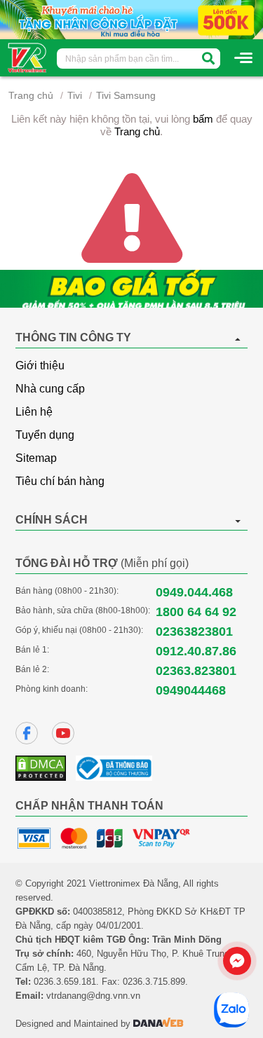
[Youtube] (63, 733)
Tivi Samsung (126, 95)
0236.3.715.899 (154, 981)
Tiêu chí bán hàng (59, 481)
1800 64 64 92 (196, 612)
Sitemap (36, 458)
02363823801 (194, 631)
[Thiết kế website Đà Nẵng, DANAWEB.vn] (158, 1023)
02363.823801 (196, 671)
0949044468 (191, 690)
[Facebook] (26, 733)
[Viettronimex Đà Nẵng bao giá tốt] (131, 289)
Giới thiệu (40, 365)
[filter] (208, 58)
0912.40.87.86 (196, 651)
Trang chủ (30, 95)
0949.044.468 (194, 592)
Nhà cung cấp (50, 389)
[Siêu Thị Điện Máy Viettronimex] (27, 56)
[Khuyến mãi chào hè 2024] (131, 19)
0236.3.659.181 (65, 981)
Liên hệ (34, 412)
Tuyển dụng (44, 435)
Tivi (74, 95)
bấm (203, 119)
